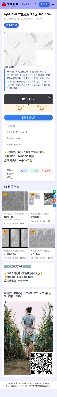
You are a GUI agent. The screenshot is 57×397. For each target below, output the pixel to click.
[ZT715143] (15, 201)
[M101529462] (15, 238)
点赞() (48, 171)
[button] (54, 192)
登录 (45, 4)
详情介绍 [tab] (12, 25)
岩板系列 (47, 251)
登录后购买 (29, 117)
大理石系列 (9, 214)
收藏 (36, 171)
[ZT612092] (42, 238)
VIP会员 (21, 106)
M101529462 (10, 253)
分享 (25, 171)
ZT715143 (8, 217)
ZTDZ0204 (36, 217)
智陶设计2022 (27, 383)
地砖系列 (23, 19)
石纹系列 (20, 214)
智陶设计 (30, 19)
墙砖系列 (8, 251)
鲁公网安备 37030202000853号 (38, 386)
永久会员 (43, 106)
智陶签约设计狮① (10, 174)
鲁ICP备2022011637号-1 (16, 386)
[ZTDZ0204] (42, 201)
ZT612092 (35, 253)
